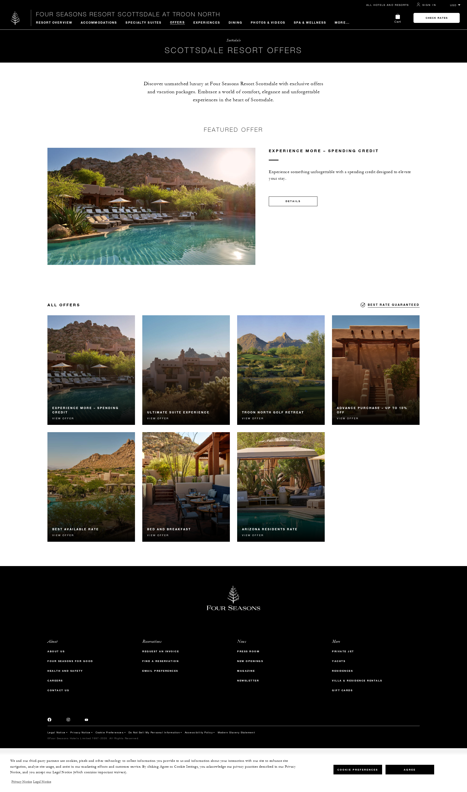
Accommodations (99, 22)
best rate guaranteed (394, 305)
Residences (342, 670)
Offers (177, 22)
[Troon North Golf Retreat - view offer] (281, 370)
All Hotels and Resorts (387, 4)
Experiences (206, 22)
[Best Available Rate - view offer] (91, 487)
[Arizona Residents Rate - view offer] (281, 487)
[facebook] (49, 720)
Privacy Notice (80, 732)
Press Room (248, 651)
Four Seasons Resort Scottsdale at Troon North (128, 14)
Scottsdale (233, 40)
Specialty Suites (144, 22)
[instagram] (68, 720)
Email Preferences (160, 670)
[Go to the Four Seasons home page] (15, 18)
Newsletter (248, 680)
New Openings (250, 661)
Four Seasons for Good (70, 661)
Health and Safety (65, 670)
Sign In (429, 4)
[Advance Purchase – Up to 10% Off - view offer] (376, 370)
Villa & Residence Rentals (357, 680)
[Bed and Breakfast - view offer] (186, 487)
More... (342, 22)
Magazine (246, 670)
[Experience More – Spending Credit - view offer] (91, 370)
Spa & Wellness (310, 22)
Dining (235, 22)
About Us (56, 651)
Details (293, 201)
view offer (63, 418)
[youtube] (86, 720)
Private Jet (343, 651)
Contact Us (58, 690)
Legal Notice (56, 732)
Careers (55, 680)
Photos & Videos (268, 22)
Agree (410, 769)
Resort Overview (54, 22)
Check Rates (437, 17)
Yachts (338, 661)
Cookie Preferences (110, 732)
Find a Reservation (160, 661)
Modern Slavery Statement (236, 732)
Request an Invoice (160, 651)
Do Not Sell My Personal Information (154, 732)
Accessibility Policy (199, 732)
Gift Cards (342, 690)
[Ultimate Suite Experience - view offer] (186, 370)
